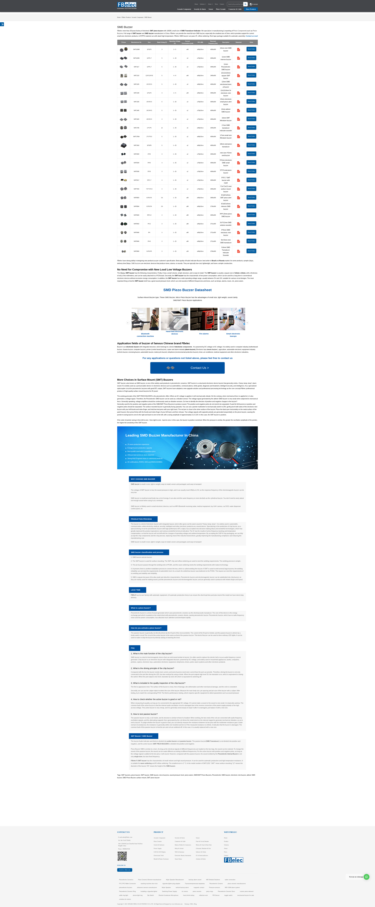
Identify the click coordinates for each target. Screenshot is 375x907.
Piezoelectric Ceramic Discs (226, 891)
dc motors (185, 891)
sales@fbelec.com (127, 837)
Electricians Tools (159, 855)
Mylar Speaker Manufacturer (175, 879)
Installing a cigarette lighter (149, 891)
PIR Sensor (216, 895)
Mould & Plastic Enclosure (161, 859)
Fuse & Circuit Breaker (202, 841)
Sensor (211, 9)
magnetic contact (199, 887)
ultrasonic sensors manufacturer (147, 887)
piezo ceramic (197, 891)
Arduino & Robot (201, 859)
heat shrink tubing (188, 895)
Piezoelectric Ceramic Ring (127, 891)
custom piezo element (246, 891)
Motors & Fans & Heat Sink (204, 845)
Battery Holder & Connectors (183, 845)
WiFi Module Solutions (213, 879)
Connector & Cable (235, 9)
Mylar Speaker (166, 887)
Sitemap (186, 904)
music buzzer (212, 349)
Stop (244, 339)
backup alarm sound (195, 879)
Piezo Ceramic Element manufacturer (149, 879)
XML (191, 904)
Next (247, 323)
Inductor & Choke (201, 852)
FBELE (133, 595)
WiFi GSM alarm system (232, 887)
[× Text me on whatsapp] (366, 877)
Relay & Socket (179, 848)
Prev (128, 323)
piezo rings (209, 891)
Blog (195, 904)
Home (196, 4)
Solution (202, 4)
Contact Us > (200, 368)
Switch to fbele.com (124, 870)
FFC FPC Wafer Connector (127, 883)
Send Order (251, 49)
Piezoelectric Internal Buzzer (228, 754)
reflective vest (203, 895)
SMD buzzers (136, 263)
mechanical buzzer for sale (245, 895)
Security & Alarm (200, 9)
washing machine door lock (149, 883)
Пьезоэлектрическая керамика (195, 883)
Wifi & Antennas (179, 852)
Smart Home (178, 859)
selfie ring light (123, 895)
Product (226, 841)
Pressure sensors (214, 887)
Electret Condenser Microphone (168, 895)
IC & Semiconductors (202, 855)
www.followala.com (177, 904)
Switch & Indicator (159, 845)
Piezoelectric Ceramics (126, 879)
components (187, 347)
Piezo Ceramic (221, 9)
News (216, 4)
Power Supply (158, 848)
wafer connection (230, 879)
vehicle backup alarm (182, 887)
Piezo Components (240, 31)
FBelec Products (126, 17)
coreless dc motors (125, 899)
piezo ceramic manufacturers (237, 883)
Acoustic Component (184, 9)
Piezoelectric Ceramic (216, 883)
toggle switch (228, 895)
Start (242, 339)
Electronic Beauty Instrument (183, 855)
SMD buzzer (135, 484)
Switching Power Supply (169, 891)
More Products (251, 9)
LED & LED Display (160, 852)
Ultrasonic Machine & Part (203, 848)
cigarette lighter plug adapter (171, 883)
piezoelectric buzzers (125, 887)
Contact (222, 4)
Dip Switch (150, 895)
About (209, 4)
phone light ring (137, 895)
